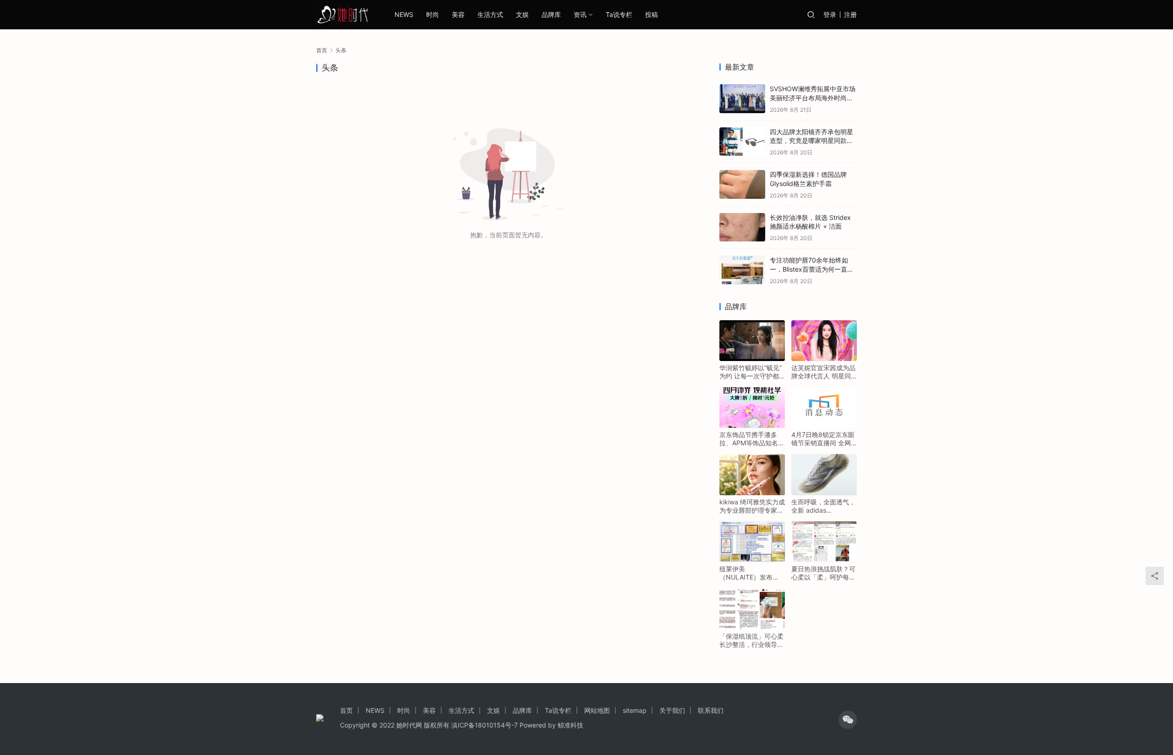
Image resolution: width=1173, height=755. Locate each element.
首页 (321, 50)
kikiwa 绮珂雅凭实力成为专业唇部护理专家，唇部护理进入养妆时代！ (752, 506)
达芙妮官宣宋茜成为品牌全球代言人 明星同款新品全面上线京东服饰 (823, 372)
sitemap (635, 710)
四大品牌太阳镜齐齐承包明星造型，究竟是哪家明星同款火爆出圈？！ (811, 140)
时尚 (432, 14)
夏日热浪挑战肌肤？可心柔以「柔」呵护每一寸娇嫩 (823, 573)
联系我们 (711, 710)
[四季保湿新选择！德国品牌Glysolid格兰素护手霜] (742, 184)
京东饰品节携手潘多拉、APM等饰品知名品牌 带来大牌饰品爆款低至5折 (751, 439)
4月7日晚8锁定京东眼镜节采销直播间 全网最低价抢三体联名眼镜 (823, 439)
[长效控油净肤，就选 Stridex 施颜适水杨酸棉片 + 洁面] (742, 227)
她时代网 (409, 725)
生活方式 (490, 14)
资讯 (580, 14)
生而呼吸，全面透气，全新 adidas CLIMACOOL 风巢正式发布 (824, 506)
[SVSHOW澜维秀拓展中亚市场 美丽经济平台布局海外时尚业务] (742, 98)
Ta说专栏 (619, 14)
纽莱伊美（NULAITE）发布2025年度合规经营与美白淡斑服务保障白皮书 (751, 573)
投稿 (651, 14)
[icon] (848, 720)
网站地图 (597, 710)
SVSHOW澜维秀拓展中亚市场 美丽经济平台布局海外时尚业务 (812, 97)
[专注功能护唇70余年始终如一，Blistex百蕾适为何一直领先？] (742, 270)
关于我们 (672, 710)
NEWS (404, 14)
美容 (458, 14)
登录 (829, 14)
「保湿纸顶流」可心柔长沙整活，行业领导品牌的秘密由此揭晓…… (751, 640)
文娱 (522, 14)
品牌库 (551, 14)
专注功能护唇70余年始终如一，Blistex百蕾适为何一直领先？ (812, 269)
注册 (850, 14)
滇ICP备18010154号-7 (484, 725)
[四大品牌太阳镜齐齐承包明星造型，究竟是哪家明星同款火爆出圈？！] (742, 141)
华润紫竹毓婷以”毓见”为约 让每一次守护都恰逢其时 (750, 372)
